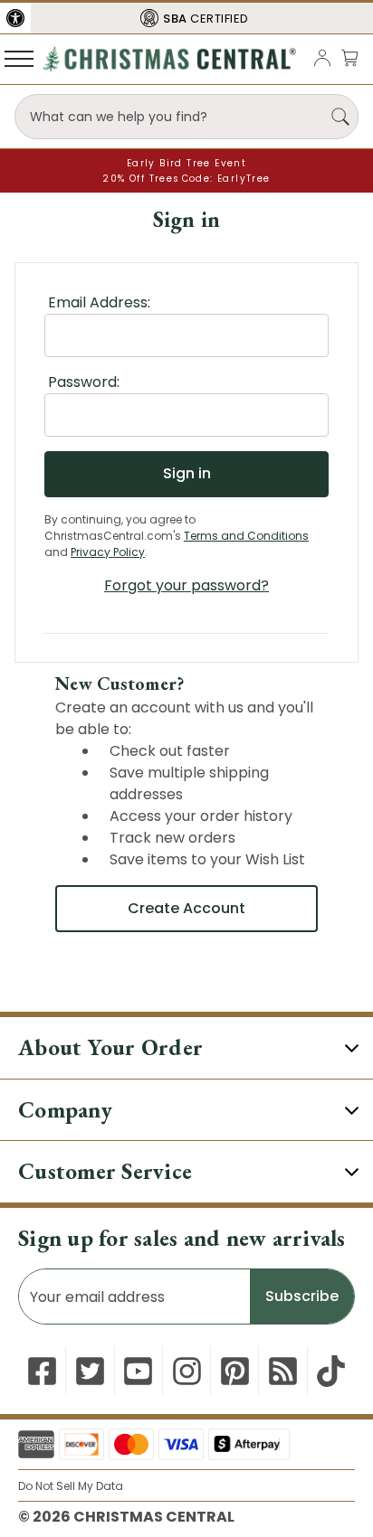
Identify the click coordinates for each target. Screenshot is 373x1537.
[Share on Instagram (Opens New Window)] (187, 1371)
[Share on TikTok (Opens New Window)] (331, 1371)
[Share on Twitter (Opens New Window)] (90, 1371)
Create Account (186, 908)
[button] (15, 18)
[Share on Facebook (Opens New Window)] (42, 1371)
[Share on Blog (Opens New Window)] (283, 1371)
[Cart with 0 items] (349, 57)
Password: (84, 382)
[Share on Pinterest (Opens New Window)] (235, 1371)
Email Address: (99, 302)
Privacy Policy (108, 552)
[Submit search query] (340, 116)
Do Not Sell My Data (70, 1486)
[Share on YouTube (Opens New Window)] (138, 1371)
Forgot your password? (186, 585)
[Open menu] (19, 57)
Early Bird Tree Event (186, 163)
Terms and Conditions (246, 535)
